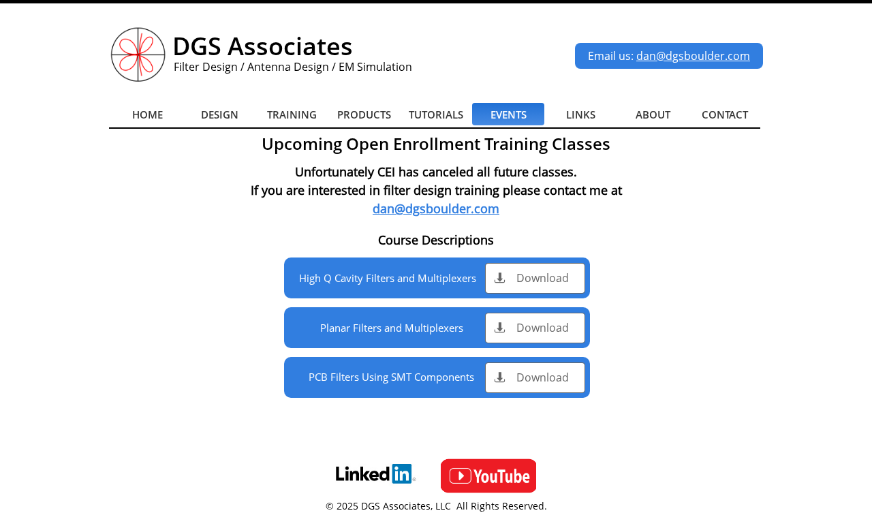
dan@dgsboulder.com (693, 55)
